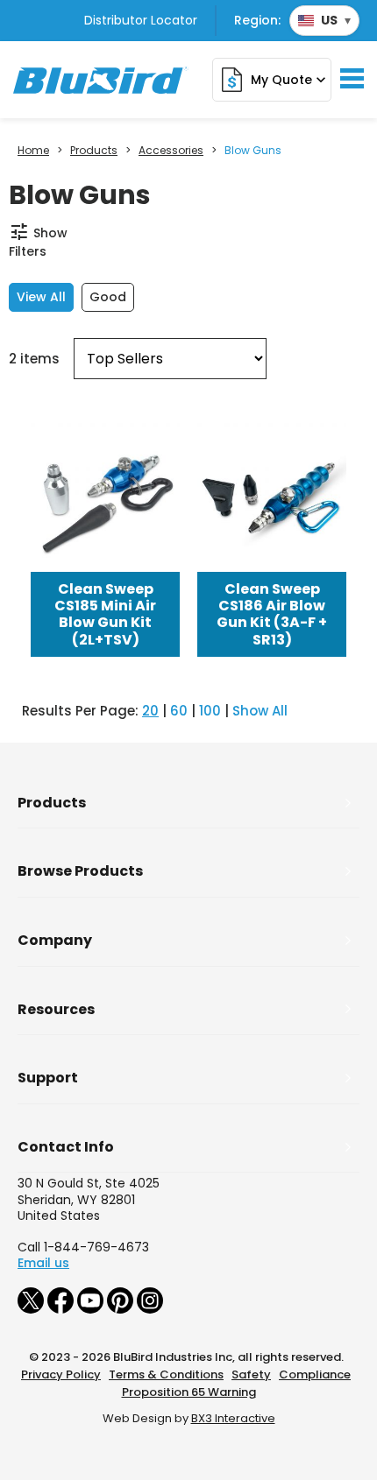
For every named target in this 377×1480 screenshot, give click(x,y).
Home (33, 150)
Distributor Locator (140, 20)
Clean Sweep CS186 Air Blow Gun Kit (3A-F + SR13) (272, 614)
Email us (43, 1263)
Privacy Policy (61, 1374)
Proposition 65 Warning (189, 1392)
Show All (260, 710)
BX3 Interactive (233, 1418)
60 (179, 710)
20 (150, 710)
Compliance (315, 1374)
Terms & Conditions (166, 1374)
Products (93, 150)
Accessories (171, 150)
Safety (251, 1374)
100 (210, 710)
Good (107, 297)
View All (41, 297)
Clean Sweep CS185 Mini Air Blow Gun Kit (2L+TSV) (105, 614)
